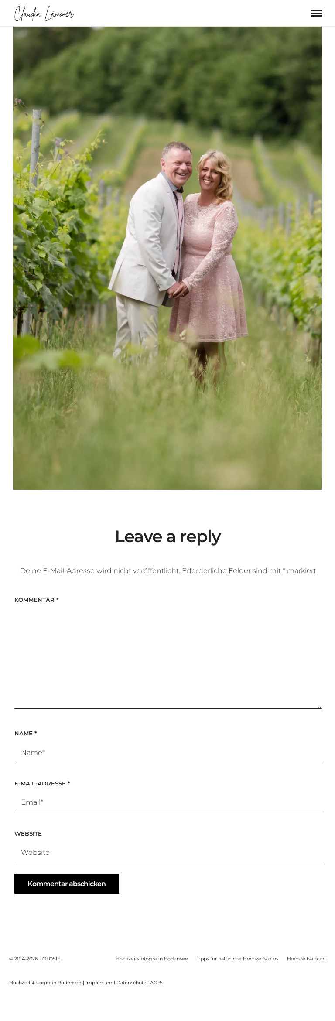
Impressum (99, 983)
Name (25, 733)
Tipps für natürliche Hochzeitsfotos (237, 959)
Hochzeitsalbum (306, 959)
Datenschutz (131, 983)
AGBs (156, 983)
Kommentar (36, 599)
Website (28, 833)
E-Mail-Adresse (42, 783)
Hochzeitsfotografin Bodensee (152, 959)
